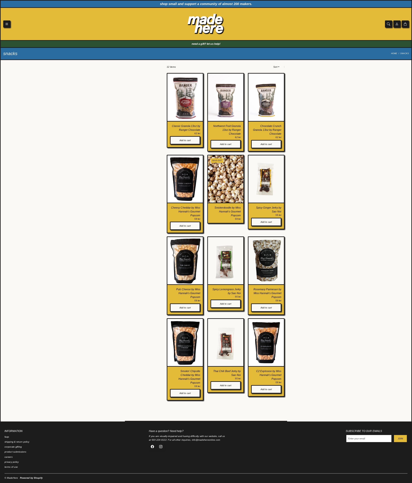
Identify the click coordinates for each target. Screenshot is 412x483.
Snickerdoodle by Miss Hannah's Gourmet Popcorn (228, 211)
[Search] (388, 24)
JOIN (400, 438)
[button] (6, 24)
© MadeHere (11, 478)
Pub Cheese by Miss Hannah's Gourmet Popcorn (188, 293)
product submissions (15, 451)
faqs (7, 436)
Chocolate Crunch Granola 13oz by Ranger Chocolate (267, 130)
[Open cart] (405, 24)
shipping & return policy (17, 441)
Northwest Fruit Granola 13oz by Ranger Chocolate (227, 130)
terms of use (11, 467)
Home (394, 53)
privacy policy (12, 462)
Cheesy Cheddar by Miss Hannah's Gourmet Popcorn (185, 211)
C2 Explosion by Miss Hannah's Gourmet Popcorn (268, 375)
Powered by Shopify (31, 478)
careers (9, 457)
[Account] (396, 24)
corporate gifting (13, 446)
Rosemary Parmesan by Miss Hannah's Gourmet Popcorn (267, 293)
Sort (275, 67)
